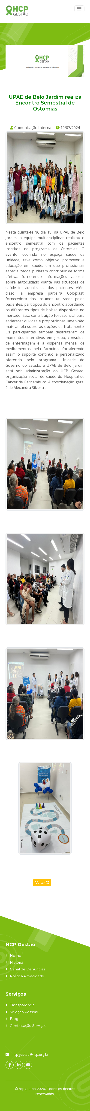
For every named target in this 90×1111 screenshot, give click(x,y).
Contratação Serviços (28, 1025)
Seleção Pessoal (24, 1012)
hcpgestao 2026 (32, 1088)
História (16, 962)
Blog (14, 1018)
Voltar (40, 882)
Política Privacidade (27, 976)
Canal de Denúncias (27, 969)
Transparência (22, 1005)
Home (15, 955)
